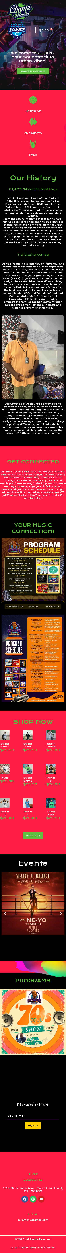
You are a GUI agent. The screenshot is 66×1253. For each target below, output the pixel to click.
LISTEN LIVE (33, 111)
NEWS (33, 155)
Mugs (4, 778)
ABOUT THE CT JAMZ (33, 71)
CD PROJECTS (33, 133)
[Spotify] (33, 1199)
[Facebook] (24, 1199)
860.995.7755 (33, 1180)
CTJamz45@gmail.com (33, 1220)
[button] (52, 11)
